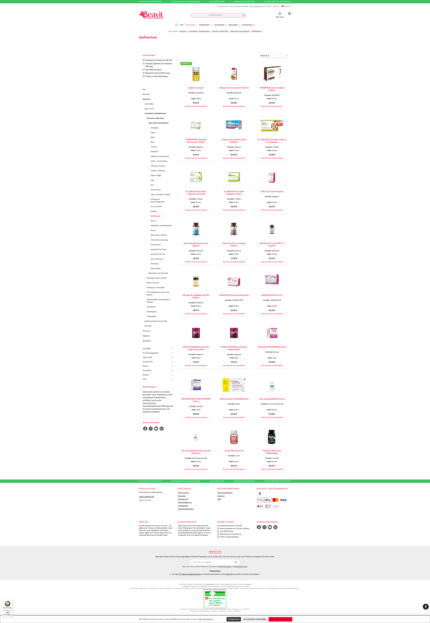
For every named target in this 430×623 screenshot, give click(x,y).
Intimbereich (151, 307)
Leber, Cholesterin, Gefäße (160, 194)
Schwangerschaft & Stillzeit (157, 278)
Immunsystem (156, 190)
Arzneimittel (149, 104)
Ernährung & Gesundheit (155, 287)
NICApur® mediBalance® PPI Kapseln (196, 296)
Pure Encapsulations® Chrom (272, 399)
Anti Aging (154, 128)
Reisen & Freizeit (153, 283)
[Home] (176, 25)
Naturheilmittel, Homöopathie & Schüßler (158, 301)
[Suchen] (243, 15)
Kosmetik (148, 326)
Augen (153, 132)
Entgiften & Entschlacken (160, 156)
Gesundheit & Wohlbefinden (155, 113)
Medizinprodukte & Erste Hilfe (156, 321)
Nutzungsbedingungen (240, 566)
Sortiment (146, 99)
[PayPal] (259, 493)
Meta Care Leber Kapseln (272, 192)
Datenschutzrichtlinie (224, 566)
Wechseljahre (156, 268)
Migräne (154, 211)
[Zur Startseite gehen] (151, 15)
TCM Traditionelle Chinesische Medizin (158, 293)
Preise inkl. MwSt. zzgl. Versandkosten (196, 106)
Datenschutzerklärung (224, 493)
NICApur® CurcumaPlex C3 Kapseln (272, 244)
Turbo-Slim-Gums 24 (234, 451)
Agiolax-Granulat (195, 88)
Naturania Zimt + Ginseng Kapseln (234, 244)
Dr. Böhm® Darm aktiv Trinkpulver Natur (234, 193)
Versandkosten (183, 506)
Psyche (153, 230)
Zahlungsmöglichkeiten (186, 509)
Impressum (221, 496)
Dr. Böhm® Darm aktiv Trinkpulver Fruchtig (196, 193)
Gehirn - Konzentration (159, 161)
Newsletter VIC (183, 499)
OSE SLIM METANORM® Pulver (272, 347)
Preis (145, 379)
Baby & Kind (149, 109)
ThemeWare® (237, 611)
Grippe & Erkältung (158, 171)
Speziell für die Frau (158, 254)
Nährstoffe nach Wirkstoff (158, 273)
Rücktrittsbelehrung (185, 502)
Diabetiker (154, 151)
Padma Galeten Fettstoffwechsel (233, 399)
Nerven (153, 221)
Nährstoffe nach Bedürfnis (159, 123)
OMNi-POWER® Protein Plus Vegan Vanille (234, 348)
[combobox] (215, 15)
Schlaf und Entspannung (159, 240)
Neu (144, 89)
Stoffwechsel (155, 216)
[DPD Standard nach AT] (259, 506)
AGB (227, 574)
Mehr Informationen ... (206, 619)
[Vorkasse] (276, 506)
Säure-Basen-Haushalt (159, 235)
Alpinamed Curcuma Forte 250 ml (234, 88)
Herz (152, 185)
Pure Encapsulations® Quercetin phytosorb (196, 452)
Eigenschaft (147, 357)
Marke (145, 366)
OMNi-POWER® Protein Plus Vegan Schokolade (196, 348)
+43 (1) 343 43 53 (255, 6)
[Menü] (11, 601)
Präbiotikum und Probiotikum (161, 225)
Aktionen (146, 94)
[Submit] (236, 562)
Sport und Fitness (157, 259)
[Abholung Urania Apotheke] (267, 506)
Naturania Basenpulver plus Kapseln (196, 244)
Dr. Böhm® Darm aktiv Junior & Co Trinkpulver (272, 141)
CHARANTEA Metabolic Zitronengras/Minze (196, 141)
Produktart (147, 370)
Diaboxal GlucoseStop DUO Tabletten (234, 141)
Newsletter (182, 496)
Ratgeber (146, 336)
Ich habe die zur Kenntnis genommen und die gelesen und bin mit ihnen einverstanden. (216, 574)
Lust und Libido (156, 206)
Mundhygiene (152, 312)
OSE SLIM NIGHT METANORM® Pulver (196, 400)
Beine (153, 137)
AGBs (219, 499)
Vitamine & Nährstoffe (155, 118)
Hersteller (147, 349)
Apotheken (147, 341)
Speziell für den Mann (159, 249)
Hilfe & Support (183, 493)
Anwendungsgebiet (151, 353)
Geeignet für (148, 362)
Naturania (146, 331)
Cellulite (154, 147)
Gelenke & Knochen (158, 166)
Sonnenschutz (156, 245)
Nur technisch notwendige (255, 619)
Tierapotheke (151, 316)
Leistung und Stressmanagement (157, 200)
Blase (153, 142)
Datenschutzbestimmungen (191, 574)
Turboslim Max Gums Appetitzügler (272, 452)
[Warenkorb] (288, 13)
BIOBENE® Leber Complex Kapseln (272, 89)
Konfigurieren (234, 619)
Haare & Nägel (156, 175)
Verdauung (154, 264)
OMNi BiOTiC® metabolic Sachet (234, 295)
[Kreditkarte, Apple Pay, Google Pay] (271, 499)
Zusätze (146, 375)
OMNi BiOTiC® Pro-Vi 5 (272, 295)
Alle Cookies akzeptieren (280, 619)
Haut (152, 180)
